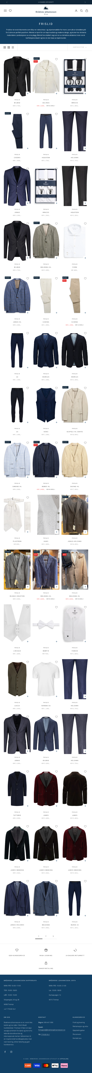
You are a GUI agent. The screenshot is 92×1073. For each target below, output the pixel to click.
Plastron (17, 541)
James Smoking (74, 870)
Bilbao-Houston (17, 596)
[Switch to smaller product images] (9, 47)
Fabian (75, 651)
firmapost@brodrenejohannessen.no (51, 1029)
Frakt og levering (79, 1022)
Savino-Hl (74, 487)
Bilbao (17, 103)
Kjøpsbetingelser (79, 1030)
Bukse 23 (75, 925)
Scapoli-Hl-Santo (75, 432)
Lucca (17, 706)
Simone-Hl (17, 487)
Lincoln (17, 651)
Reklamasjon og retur (80, 1026)
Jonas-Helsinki (75, 541)
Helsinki (75, 158)
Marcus (46, 377)
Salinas (46, 103)
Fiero (74, 267)
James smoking (17, 870)
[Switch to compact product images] (13, 47)
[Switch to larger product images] (5, 47)
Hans (46, 432)
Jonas (17, 212)
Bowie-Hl (46, 487)
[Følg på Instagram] (11, 1052)
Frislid (17, 100)
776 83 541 (45, 1034)
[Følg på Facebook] (5, 1052)
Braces (75, 103)
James (46, 815)
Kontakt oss (77, 1038)
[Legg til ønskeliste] (28, 59)
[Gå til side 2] (53, 936)
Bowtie (46, 651)
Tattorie (17, 815)
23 (17, 377)
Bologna (46, 925)
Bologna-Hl (46, 267)
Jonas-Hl (17, 322)
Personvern (77, 1034)
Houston (46, 158)
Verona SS (45, 706)
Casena (17, 158)
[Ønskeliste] (10, 10)
